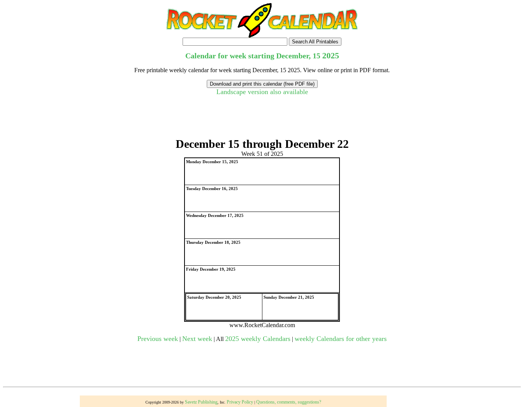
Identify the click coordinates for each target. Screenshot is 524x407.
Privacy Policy (240, 402)
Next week (197, 338)
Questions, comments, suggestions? (288, 402)
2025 (330, 55)
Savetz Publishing (201, 402)
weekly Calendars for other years (341, 338)
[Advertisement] (262, 120)
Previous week (157, 338)
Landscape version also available (262, 92)
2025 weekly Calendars (257, 338)
